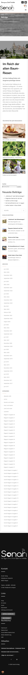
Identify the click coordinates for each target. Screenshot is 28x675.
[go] (24, 210)
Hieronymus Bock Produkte (8, 2)
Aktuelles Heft (7, 396)
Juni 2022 (6, 324)
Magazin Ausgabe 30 (9, 445)
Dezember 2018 (8, 368)
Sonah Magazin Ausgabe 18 (11, 498)
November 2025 (8, 275)
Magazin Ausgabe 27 (9, 436)
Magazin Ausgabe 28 (9, 439)
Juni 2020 (6, 349)
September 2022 (8, 318)
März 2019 (6, 365)
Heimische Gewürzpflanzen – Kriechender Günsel (13, 648)
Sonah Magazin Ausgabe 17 (11, 495)
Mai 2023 (6, 306)
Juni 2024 (6, 294)
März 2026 (6, 272)
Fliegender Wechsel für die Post (13, 198)
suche (19, 186)
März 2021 (6, 340)
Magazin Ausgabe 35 (9, 461)
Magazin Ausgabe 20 (9, 414)
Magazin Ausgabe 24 (9, 427)
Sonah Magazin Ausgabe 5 (11, 513)
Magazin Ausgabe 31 (9, 448)
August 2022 (7, 321)
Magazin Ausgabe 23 (9, 424)
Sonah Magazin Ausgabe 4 (11, 510)
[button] (3, 672)
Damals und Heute (6, 55)
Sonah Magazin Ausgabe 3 (11, 507)
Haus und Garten (8, 405)
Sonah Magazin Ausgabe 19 (11, 501)
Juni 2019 (6, 361)
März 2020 (6, 352)
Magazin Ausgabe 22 (9, 421)
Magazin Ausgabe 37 (9, 467)
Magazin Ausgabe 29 (15, 55)
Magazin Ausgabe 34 (9, 458)
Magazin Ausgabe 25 (9, 430)
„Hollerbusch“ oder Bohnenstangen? (14, 196)
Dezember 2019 (8, 355)
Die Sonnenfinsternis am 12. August (14, 203)
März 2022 (6, 328)
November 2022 (8, 315)
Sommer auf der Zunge (11, 200)
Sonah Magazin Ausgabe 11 (11, 476)
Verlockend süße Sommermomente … (10, 652)
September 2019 (8, 358)
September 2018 (8, 371)
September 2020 (8, 346)
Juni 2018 (6, 374)
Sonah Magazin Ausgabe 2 (11, 504)
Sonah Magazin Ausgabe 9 (11, 526)
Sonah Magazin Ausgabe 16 (11, 492)
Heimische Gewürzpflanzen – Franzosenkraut (12, 157)
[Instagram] (25, 2)
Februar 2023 (7, 312)
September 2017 (8, 383)
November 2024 (8, 287)
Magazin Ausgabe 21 (9, 417)
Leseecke (6, 411)
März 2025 (6, 284)
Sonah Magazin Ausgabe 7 (11, 519)
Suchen (4, 184)
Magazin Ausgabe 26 (9, 433)
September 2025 (8, 278)
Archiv (22, 54)
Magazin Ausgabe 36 (9, 464)
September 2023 (8, 303)
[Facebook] (22, 2)
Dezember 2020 (8, 343)
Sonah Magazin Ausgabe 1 (11, 470)
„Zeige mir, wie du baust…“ (7, 655)
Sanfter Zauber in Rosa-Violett (13, 205)
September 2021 (8, 334)
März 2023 (6, 309)
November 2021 (8, 331)
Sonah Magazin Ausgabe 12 (11, 479)
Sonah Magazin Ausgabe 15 (11, 489)
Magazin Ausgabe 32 (9, 451)
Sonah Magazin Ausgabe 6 (11, 516)
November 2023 (8, 300)
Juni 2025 (6, 281)
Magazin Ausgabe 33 (9, 455)
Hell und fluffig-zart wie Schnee (9, 139)
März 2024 (6, 297)
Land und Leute (8, 408)
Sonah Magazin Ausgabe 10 (11, 473)
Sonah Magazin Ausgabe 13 (11, 482)
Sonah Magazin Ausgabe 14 (11, 485)
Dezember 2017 (8, 380)
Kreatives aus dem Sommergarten (10, 175)
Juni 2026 (6, 269)
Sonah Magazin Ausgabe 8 (11, 523)
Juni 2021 (6, 337)
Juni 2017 (6, 386)
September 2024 (8, 290)
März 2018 (6, 377)
